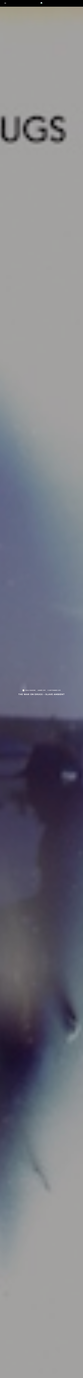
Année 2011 (41, 690)
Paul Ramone (30, 690)
